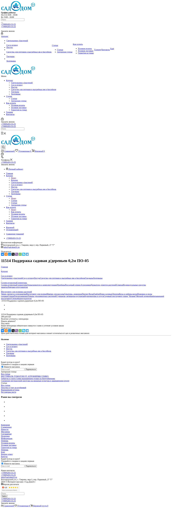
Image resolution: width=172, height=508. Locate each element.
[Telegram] (27, 254)
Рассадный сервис (73, 285)
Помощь (4, 441)
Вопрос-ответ (7, 454)
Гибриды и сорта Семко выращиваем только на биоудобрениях (28, 378)
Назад (13, 178)
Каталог (9, 80)
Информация (6, 438)
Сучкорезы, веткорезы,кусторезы (70, 296)
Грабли (97, 294)
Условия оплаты (18, 105)
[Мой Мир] (9, 254)
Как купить (11, 103)
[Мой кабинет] (2, 34)
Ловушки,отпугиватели (18, 287)
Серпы (11, 296)
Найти (4, 496)
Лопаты (115, 294)
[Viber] (16, 254)
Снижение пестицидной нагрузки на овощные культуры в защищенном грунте (35, 381)
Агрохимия (86, 285)
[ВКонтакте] (2, 254)
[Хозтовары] (28, 59)
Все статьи (5, 374)
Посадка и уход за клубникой (13, 388)
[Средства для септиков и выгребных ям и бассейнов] (28, 50)
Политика (5, 436)
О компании (6, 427)
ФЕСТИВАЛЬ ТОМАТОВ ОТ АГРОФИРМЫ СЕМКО (25, 376)
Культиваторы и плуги (94, 296)
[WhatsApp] (20, 254)
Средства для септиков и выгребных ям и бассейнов (33, 89)
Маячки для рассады (55, 294)
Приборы (61, 285)
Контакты (10, 114)
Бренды (4, 456)
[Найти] (2, 22)
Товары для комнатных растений (42, 296)
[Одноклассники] (6, 254)
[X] (13, 254)
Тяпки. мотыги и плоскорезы (13, 294)
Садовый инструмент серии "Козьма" (120, 296)
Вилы (91, 294)
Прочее (85, 294)
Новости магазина (12, 367)
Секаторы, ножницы (73, 294)
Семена (119, 285)
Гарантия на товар (19, 110)
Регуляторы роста (8, 392)
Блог (3, 452)
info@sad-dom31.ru (12, 247)
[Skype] (23, 254)
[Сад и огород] (28, 43)
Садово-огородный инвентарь (14, 285)
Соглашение (6, 434)
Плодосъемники (21, 296)
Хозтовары (15, 94)
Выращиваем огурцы (10, 390)
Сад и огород (16, 85)
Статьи (9, 96)
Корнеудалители (25, 298)
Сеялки (14, 298)
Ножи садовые (106, 294)
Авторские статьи (18, 101)
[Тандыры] (28, 54)
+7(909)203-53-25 (8, 24)
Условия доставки (18, 108)
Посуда (14, 87)
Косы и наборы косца (128, 294)
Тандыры (15, 92)
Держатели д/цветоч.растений (103, 285)
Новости (4, 429)
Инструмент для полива (36, 294)
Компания (5, 425)
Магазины (5, 432)
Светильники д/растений (22, 83)
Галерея (9, 112)
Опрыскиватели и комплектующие (42, 285)
